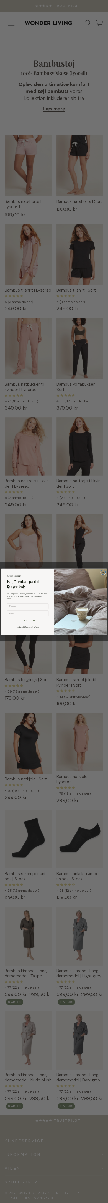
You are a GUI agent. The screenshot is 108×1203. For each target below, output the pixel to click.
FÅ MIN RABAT (27, 620)
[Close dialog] (103, 572)
